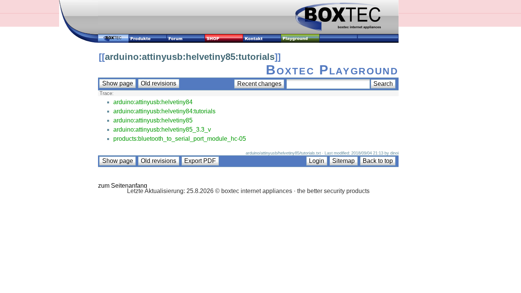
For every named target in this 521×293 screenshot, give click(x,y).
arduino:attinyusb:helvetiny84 (153, 102)
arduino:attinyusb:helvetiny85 (153, 120)
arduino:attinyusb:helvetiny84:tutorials (164, 111)
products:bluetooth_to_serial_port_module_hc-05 (179, 138)
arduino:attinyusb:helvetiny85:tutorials (190, 57)
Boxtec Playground (332, 69)
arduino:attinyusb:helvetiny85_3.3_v (162, 129)
